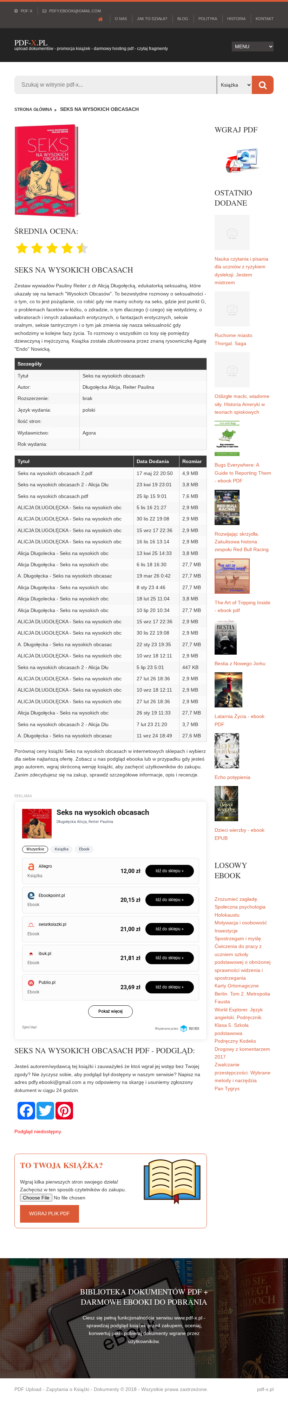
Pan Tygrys (227, 1088)
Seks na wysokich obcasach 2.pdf (55, 473)
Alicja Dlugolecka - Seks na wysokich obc (63, 553)
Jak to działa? (152, 19)
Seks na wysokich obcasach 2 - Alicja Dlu (63, 724)
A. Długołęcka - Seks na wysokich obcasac (65, 576)
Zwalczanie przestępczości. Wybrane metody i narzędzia (242, 1072)
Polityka (207, 19)
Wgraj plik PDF (49, 1213)
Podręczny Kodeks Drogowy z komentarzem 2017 (242, 1049)
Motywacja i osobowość (241, 922)
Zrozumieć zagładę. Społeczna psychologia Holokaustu (240, 907)
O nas (121, 19)
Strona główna (33, 109)
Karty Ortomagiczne (237, 985)
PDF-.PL (30, 42)
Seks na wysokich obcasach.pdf (53, 496)
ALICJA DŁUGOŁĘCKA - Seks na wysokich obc (70, 507)
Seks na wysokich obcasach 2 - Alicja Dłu (63, 484)
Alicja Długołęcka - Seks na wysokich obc (63, 564)
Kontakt (265, 19)
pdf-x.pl (265, 1389)
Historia (236, 19)
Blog (182, 19)
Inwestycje (226, 931)
